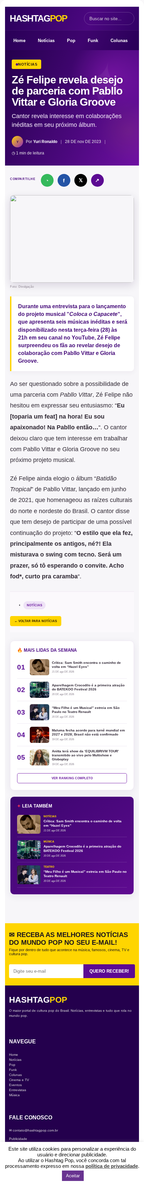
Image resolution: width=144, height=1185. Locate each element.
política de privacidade (111, 1166)
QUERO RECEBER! (109, 971)
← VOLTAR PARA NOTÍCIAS (35, 621)
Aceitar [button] (73, 1175)
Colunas (119, 40)
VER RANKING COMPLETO (72, 778)
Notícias (46, 40)
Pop (71, 40)
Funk (93, 40)
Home (19, 40)
